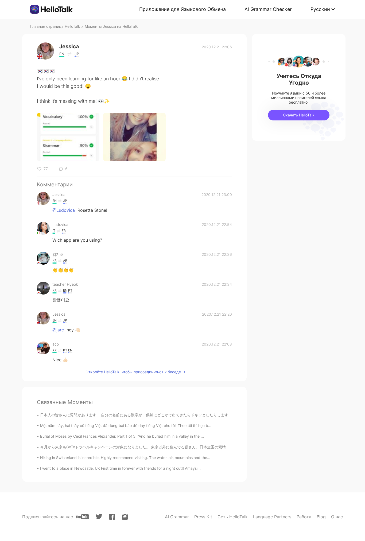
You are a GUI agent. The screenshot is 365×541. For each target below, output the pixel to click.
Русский (320, 9)
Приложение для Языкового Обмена (182, 9)
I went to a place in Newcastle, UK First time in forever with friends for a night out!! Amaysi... (120, 468)
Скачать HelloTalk (298, 115)
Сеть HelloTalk (233, 516)
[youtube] (82, 516)
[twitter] (99, 516)
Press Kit (203, 516)
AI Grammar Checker (268, 9)
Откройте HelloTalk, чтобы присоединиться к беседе (133, 372)
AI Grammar (177, 516)
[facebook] (112, 517)
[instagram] (125, 517)
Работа (304, 516)
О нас (337, 516)
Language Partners (272, 516)
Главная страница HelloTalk (55, 26)
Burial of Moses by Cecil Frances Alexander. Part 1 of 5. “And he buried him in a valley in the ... (122, 436)
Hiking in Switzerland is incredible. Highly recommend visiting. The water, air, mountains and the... (125, 457)
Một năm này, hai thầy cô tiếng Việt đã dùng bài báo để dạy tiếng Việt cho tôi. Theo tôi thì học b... (125, 425)
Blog (321, 516)
